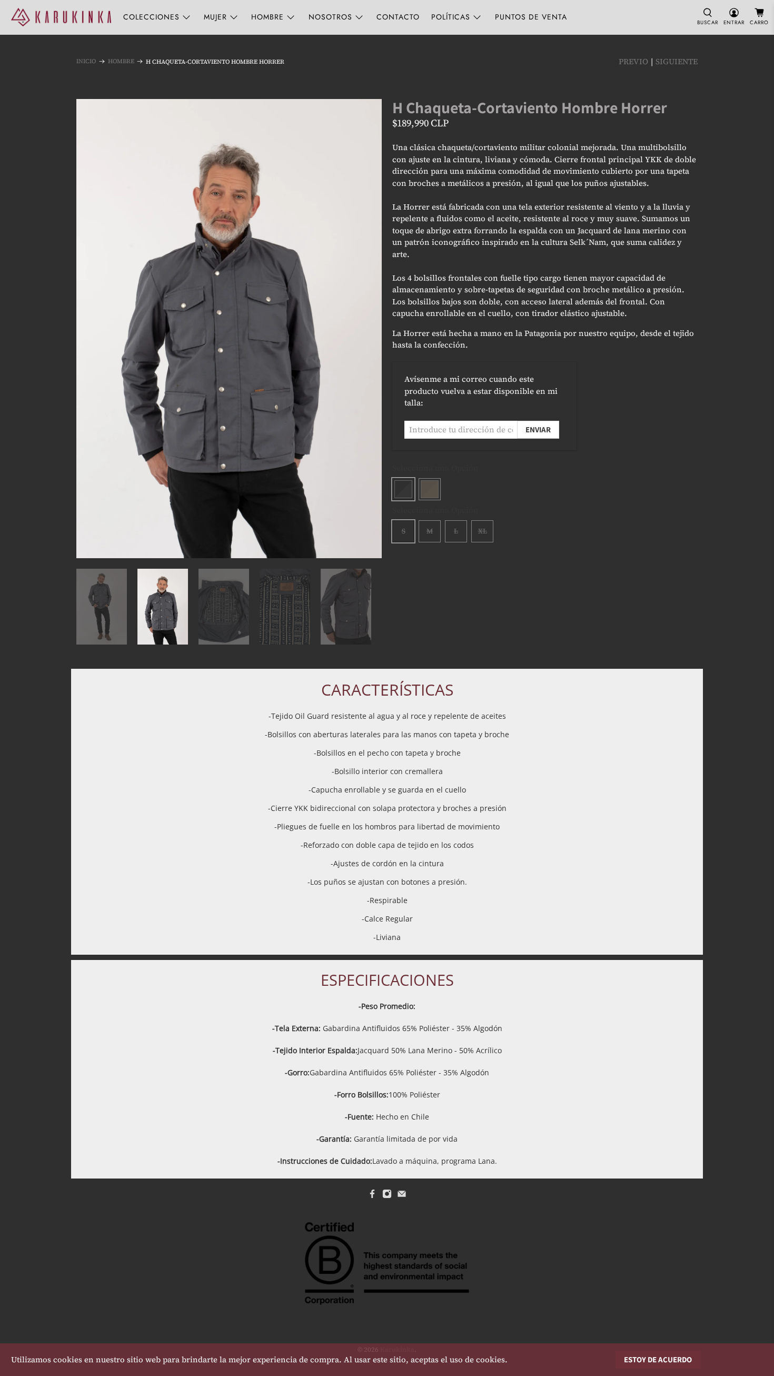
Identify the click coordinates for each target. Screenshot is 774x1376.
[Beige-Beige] (430, 489)
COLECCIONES (151, 17)
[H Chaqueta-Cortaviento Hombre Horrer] (229, 328)
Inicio (86, 61)
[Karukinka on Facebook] (372, 1196)
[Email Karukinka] (401, 1196)
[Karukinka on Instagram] (387, 1196)
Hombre (121, 61)
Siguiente (677, 61)
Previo (633, 61)
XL (482, 531)
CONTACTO (398, 17)
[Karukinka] (61, 17)
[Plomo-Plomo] (403, 489)
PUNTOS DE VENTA (531, 17)
